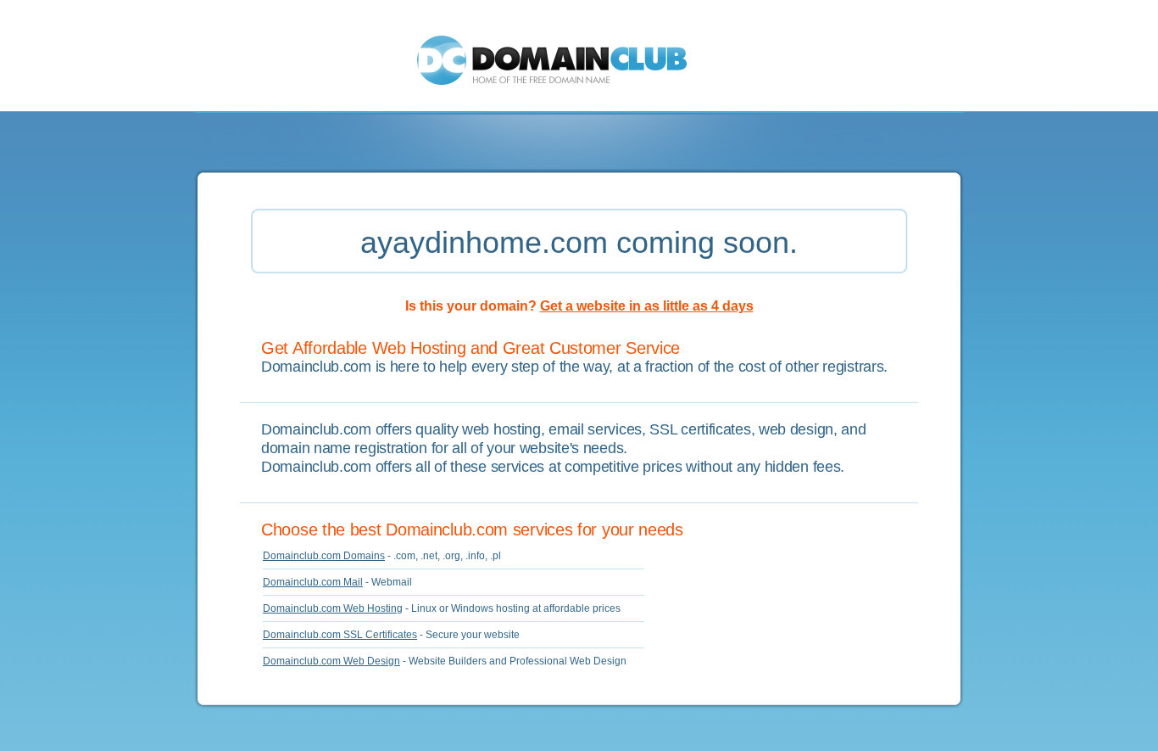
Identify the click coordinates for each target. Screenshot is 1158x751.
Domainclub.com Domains (324, 556)
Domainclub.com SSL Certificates (340, 635)
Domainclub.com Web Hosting (333, 608)
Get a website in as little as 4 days (647, 306)
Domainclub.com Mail (313, 582)
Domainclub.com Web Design (331, 661)
